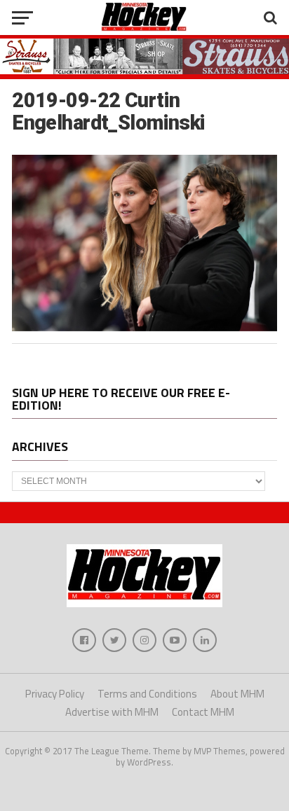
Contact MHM (203, 712)
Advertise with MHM (112, 712)
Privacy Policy (54, 694)
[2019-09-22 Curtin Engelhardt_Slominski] (144, 327)
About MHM (237, 694)
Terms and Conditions (147, 694)
